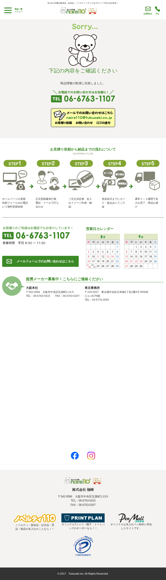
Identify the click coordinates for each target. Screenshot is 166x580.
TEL (157, 14)
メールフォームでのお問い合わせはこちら (45, 261)
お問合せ (148, 14)
